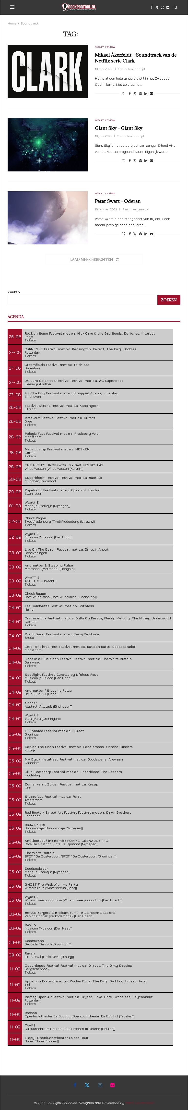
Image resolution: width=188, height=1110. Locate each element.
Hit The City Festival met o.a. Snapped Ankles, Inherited (71, 393)
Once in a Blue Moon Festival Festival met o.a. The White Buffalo (78, 659)
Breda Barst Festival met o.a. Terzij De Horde (62, 634)
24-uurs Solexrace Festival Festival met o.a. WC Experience (74, 380)
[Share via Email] (151, 93)
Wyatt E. (32, 502)
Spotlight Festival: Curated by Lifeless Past (61, 674)
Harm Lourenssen (139, 1102)
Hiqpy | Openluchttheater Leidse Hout (57, 1038)
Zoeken (14, 292)
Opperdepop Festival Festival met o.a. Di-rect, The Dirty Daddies (78, 965)
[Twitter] (157, 7)
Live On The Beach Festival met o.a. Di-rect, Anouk (66, 549)
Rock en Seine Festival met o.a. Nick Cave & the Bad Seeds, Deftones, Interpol (90, 333)
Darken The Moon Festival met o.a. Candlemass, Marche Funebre (79, 747)
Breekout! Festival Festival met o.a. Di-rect (60, 418)
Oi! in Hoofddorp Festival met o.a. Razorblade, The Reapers (73, 772)
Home (12, 23)
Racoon (31, 1013)
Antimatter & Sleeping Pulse (49, 565)
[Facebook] (152, 7)
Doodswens (34, 941)
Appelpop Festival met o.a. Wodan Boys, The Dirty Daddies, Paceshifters (85, 981)
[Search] (175, 7)
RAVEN (30, 925)
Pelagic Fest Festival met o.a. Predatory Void (61, 433)
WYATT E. (32, 577)
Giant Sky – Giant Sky (118, 128)
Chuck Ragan (35, 518)
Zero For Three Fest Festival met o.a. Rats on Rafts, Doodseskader (80, 646)
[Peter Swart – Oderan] (48, 218)
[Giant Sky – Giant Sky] (48, 144)
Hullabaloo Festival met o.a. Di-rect (54, 731)
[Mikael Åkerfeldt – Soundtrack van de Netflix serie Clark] (48, 71)
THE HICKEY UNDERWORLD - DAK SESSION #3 (64, 465)
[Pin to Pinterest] (140, 93)
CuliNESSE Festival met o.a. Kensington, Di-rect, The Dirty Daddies (80, 349)
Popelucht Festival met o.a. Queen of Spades (62, 490)
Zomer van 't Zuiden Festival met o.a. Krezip (61, 784)
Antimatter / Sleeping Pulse (48, 690)
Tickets (30, 340)
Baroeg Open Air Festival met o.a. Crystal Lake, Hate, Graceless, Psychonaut (89, 997)
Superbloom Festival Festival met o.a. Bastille (63, 477)
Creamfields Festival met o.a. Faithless (57, 364)
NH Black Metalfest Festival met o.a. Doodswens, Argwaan (74, 759)
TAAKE (30, 1025)
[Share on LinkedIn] (145, 93)
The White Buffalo (40, 853)
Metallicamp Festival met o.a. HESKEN (57, 449)
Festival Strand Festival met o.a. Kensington (61, 405)
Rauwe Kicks (35, 824)
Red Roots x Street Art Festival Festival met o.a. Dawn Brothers (78, 812)
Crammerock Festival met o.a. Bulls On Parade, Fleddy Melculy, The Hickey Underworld (98, 618)
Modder (31, 703)
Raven (30, 953)
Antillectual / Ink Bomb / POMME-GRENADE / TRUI (67, 840)
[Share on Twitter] (135, 93)
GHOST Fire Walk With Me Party (51, 884)
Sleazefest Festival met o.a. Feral (53, 796)
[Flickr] (167, 7)
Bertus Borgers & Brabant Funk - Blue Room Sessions (70, 912)
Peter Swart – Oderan (118, 201)
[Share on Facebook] (130, 93)
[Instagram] (162, 7)
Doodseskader (36, 868)
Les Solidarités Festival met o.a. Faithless (59, 606)
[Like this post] (123, 93)
